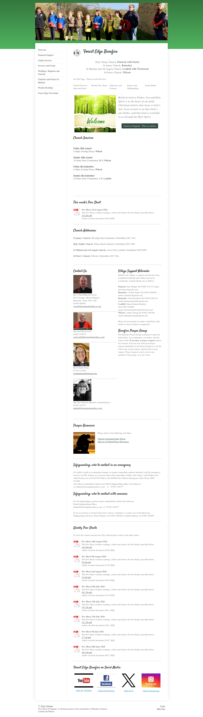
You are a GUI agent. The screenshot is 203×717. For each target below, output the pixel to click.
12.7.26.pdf (87, 622)
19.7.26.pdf (87, 607)
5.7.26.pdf (86, 637)
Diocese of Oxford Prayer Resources (113, 441)
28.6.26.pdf (87, 652)
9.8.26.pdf (86, 562)
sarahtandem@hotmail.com (85, 373)
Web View (161, 708)
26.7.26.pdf (87, 592)
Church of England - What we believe (140, 125)
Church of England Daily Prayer (111, 438)
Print (42, 706)
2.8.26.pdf (86, 577)
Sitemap (49, 706)
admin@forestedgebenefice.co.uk (87, 408)
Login (162, 706)
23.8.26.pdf (87, 215)
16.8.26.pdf (87, 547)
